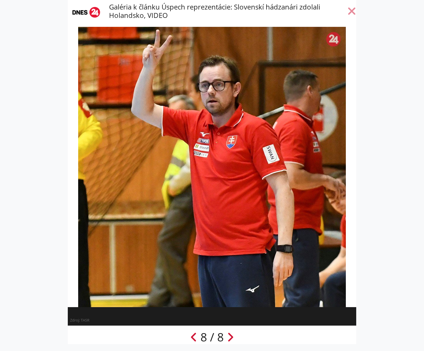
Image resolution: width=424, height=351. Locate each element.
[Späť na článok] (352, 12)
